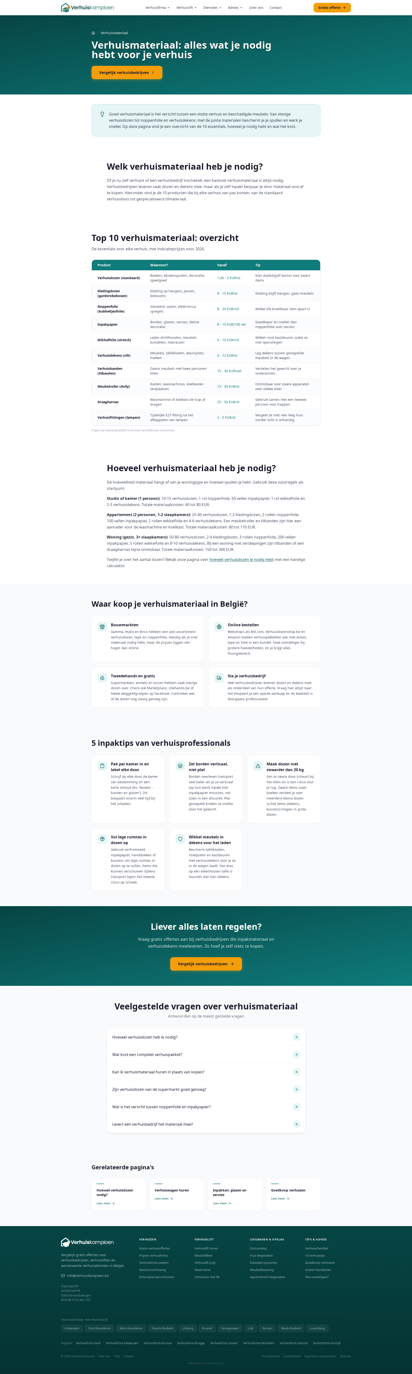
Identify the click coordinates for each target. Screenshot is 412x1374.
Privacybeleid (270, 1356)
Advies (233, 7)
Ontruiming (258, 1248)
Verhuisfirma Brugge (191, 1343)
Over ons (256, 7)
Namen (267, 1328)
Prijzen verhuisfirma (153, 1255)
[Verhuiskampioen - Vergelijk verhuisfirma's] (87, 7)
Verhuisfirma (155, 7)
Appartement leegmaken (267, 1277)
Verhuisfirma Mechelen (258, 1343)
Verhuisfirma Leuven (224, 1343)
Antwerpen (72, 1328)
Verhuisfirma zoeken (154, 1262)
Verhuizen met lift (207, 1277)
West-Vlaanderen (131, 1328)
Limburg (187, 1328)
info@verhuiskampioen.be (88, 1275)
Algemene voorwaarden (320, 1356)
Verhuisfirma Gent (88, 1343)
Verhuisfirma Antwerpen (122, 1343)
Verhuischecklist (316, 1248)
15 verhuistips (315, 1255)
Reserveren (203, 1270)
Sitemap (345, 1356)
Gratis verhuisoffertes (154, 1248)
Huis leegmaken (261, 1255)
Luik (250, 1328)
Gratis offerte (329, 7)
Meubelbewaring (262, 1270)
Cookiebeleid (291, 1356)
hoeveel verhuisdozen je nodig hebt (241, 559)
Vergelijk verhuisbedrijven (124, 72)
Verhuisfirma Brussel (158, 1343)
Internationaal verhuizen (156, 1277)
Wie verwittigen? (317, 1277)
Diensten (210, 7)
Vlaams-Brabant (162, 1328)
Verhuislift (184, 7)
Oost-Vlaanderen (99, 1328)
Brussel (207, 1328)
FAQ (117, 1356)
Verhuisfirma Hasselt (294, 1343)
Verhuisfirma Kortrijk (326, 1343)
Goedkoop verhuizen (320, 1262)
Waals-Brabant (291, 1328)
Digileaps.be (216, 1363)
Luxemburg (317, 1328)
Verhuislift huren (206, 1248)
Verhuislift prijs (205, 1262)
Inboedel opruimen (263, 1262)
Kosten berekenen (318, 1270)
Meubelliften (203, 1255)
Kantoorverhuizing (152, 1270)
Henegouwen (230, 1328)
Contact (276, 7)
